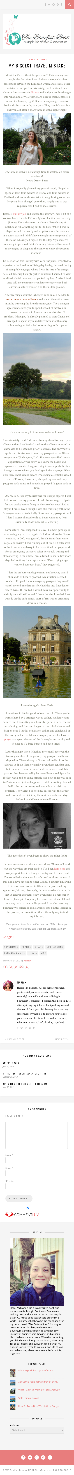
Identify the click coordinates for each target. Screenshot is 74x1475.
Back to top (61, 1470)
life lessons (55, 947)
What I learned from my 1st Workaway (39, 1389)
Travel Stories (37, 59)
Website (9, 1181)
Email (9, 1168)
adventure (11, 947)
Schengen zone (14, 953)
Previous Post (15, 1039)
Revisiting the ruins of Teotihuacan (25, 1083)
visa (43, 953)
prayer (8, 739)
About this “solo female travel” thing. (38, 1381)
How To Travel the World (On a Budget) (39, 1406)
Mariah (27, 960)
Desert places (11, 1063)
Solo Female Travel (28, 1398)
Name (9, 1155)
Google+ (8, 937)
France (35, 92)
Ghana (39, 947)
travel (33, 953)
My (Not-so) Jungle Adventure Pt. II (24, 1073)
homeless (59, 869)
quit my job (19, 214)
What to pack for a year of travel (36, 1370)
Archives (14, 1425)
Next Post (61, 1039)
